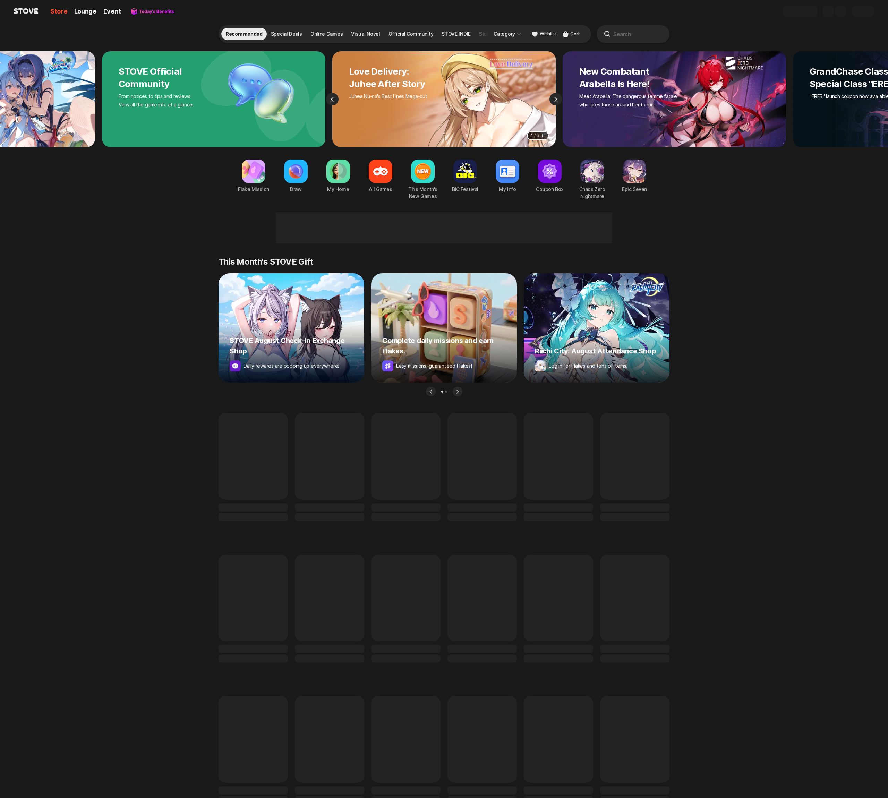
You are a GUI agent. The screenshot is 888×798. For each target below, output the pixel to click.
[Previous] (332, 99)
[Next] (555, 99)
